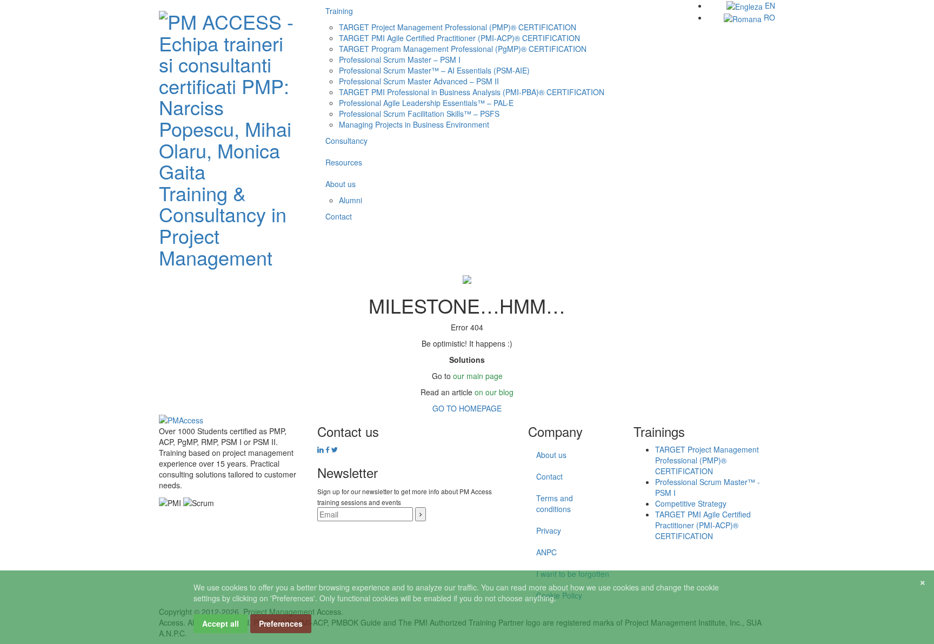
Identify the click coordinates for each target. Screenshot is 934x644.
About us (340, 183)
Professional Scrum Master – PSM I (400, 59)
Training (339, 10)
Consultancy (346, 140)
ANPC (546, 552)
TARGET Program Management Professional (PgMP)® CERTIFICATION (462, 48)
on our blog (494, 392)
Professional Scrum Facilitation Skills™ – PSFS (419, 113)
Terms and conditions (554, 503)
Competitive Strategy (690, 503)
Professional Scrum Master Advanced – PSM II (419, 81)
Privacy (548, 530)
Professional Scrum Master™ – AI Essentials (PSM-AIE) (434, 70)
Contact (338, 216)
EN (769, 5)
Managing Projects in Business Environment (414, 124)
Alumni (350, 200)
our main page (478, 375)
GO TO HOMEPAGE (467, 408)
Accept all (220, 623)
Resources (343, 162)
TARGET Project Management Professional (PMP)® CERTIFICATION (457, 27)
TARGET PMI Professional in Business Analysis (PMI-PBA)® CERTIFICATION (471, 92)
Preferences (281, 623)
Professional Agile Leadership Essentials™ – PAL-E (426, 102)
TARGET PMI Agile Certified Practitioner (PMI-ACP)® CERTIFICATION (459, 37)
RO (768, 17)
